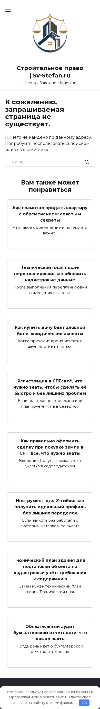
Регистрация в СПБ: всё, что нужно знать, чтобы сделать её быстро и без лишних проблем (50, 387)
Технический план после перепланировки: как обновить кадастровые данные (50, 273)
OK (84, 703)
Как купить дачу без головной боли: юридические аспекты (50, 330)
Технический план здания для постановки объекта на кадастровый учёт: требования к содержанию (50, 569)
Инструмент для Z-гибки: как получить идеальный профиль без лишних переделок (50, 506)
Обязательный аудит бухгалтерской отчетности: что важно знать (50, 632)
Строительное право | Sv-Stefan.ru (50, 71)
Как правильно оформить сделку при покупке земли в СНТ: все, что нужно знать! (50, 447)
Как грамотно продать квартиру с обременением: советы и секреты (50, 214)
